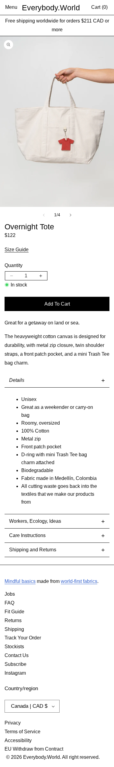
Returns (13, 620)
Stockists (14, 646)
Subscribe (15, 664)
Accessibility (18, 740)
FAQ (9, 602)
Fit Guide (14, 611)
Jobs (10, 594)
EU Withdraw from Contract (34, 749)
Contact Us (17, 655)
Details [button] (57, 380)
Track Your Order (23, 637)
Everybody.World (51, 7)
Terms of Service (22, 731)
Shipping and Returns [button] (57, 549)
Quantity (13, 265)
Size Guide (17, 249)
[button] (11, 7)
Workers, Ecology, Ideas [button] (57, 521)
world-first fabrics (79, 581)
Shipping (14, 629)
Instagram (15, 673)
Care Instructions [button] (57, 535)
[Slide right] (70, 215)
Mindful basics (20, 581)
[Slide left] (43, 215)
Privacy (13, 722)
